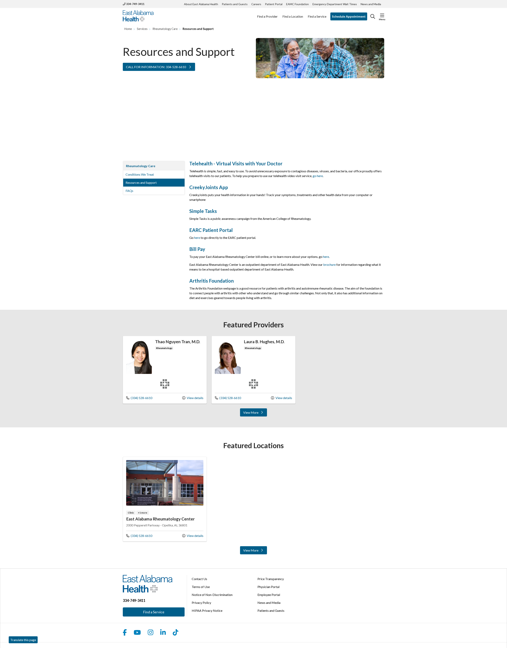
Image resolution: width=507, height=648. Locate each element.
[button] (382, 15)
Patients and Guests (235, 4)
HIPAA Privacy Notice (207, 610)
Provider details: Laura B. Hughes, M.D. (253, 369)
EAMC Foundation (297, 4)
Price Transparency (270, 579)
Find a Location (292, 16)
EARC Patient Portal (211, 230)
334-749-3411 (135, 4)
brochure (329, 264)
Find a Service (317, 16)
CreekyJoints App (208, 187)
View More (254, 413)
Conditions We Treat (140, 174)
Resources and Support (141, 182)
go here (318, 176)
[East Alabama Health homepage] (138, 16)
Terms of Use (201, 587)
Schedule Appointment (349, 16)
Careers (256, 4)
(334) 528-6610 (139, 398)
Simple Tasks (203, 211)
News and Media (371, 4)
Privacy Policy (201, 602)
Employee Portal (268, 595)
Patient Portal (273, 4)
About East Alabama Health (201, 4)
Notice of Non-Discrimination (212, 595)
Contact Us (199, 579)
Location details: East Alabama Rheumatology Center (165, 499)
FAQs (129, 190)
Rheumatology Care (140, 166)
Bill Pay (197, 249)
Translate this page (23, 640)
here (197, 237)
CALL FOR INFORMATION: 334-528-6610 (156, 67)
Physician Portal (268, 587)
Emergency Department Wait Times (335, 4)
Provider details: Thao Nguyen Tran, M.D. (165, 369)
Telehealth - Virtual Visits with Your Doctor (235, 163)
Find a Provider (267, 16)
